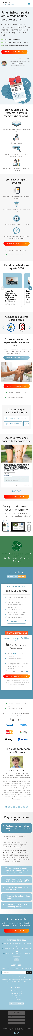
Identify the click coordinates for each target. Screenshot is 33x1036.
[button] (30, 288)
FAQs (16, 1019)
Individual (13, 576)
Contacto (16, 1023)
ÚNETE (29, 972)
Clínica (23, 576)
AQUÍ (20, 715)
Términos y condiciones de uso (16, 1013)
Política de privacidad (16, 977)
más (16, 960)
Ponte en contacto (16, 1003)
